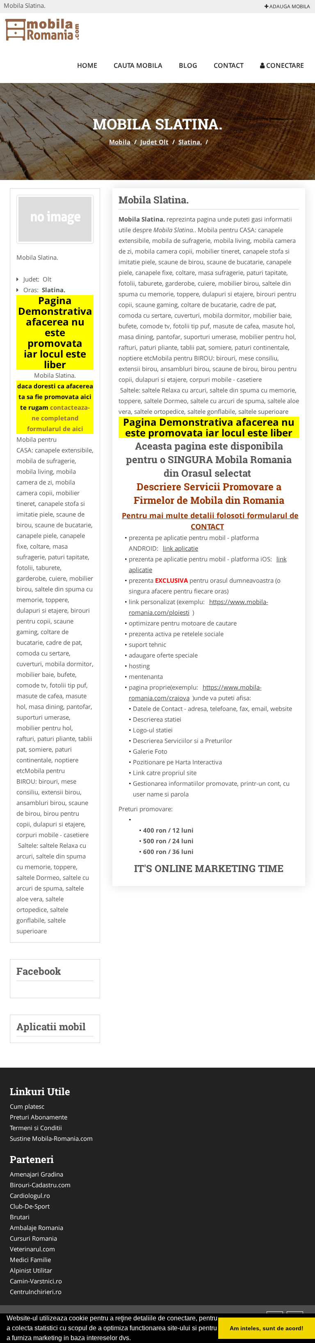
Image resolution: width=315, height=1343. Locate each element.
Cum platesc (27, 1106)
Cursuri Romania (33, 1238)
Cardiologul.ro (30, 1195)
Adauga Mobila (289, 6)
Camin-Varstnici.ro (36, 1281)
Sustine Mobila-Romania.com (51, 1138)
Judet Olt (154, 142)
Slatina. (190, 142)
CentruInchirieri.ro (36, 1292)
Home (87, 65)
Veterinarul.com (32, 1249)
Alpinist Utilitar (31, 1270)
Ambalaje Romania (36, 1227)
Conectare (284, 65)
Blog (188, 65)
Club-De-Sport (30, 1206)
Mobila (119, 142)
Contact (229, 65)
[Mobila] (58, 29)
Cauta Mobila (138, 65)
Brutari (20, 1217)
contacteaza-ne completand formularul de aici (58, 418)
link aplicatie (180, 548)
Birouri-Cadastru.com (40, 1185)
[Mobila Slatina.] (55, 219)
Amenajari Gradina (36, 1174)
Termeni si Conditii (36, 1128)
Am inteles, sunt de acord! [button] (267, 1328)
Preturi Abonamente (38, 1117)
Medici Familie (30, 1259)
